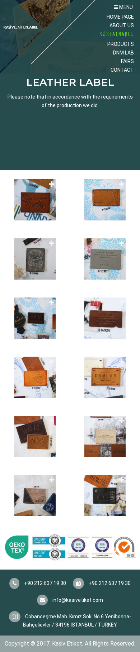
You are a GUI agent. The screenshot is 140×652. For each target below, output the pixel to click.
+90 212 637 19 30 (44, 583)
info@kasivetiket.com (77, 600)
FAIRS (127, 61)
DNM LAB (123, 52)
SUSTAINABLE (116, 35)
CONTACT (122, 69)
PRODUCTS (120, 44)
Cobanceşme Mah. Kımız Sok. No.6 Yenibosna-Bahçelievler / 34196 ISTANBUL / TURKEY (77, 621)
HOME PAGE (120, 16)
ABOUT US (121, 25)
